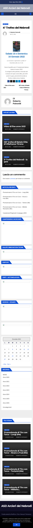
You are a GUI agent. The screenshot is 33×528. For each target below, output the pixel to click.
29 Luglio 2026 (9, 473)
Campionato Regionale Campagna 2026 (15, 213)
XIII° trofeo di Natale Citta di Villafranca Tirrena (24, 87)
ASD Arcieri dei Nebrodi (16, 8)
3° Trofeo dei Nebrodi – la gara (15, 160)
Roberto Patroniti (15, 32)
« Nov (4, 364)
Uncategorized (7, 407)
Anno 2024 (6, 394)
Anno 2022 (6, 386)
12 (28, 349)
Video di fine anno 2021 (14, 126)
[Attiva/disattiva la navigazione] (15, 14)
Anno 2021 (5, 24)
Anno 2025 (6, 398)
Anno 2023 (6, 390)
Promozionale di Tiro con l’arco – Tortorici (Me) (16, 202)
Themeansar (28, 514)
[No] (31, 522)
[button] (28, 13)
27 (5, 359)
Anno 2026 (6, 403)
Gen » (9, 364)
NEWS (5, 374)
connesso (12, 178)
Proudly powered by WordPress (9, 514)
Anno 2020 (6, 377)
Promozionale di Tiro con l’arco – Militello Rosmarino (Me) (15, 489)
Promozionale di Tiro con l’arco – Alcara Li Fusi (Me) (16, 452)
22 (12, 356)
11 (24, 349)
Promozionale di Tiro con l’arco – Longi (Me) (16, 192)
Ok (16, 524)
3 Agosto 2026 (9, 437)
